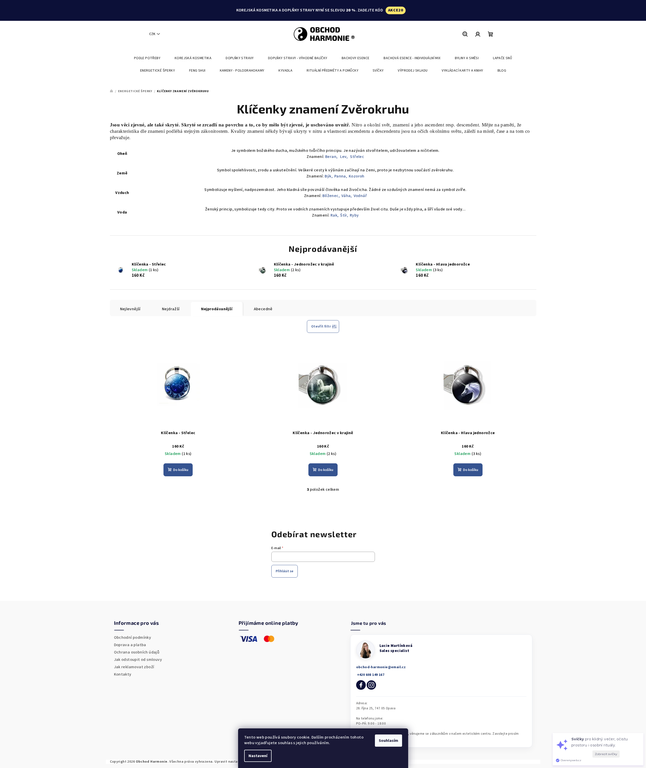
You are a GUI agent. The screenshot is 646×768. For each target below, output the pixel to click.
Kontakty (122, 674)
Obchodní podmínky (132, 637)
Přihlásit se (284, 571)
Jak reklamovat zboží (134, 667)
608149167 (370, 674)
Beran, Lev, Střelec (344, 156)
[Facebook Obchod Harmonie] (361, 685)
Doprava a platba (130, 645)
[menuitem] (147, 58)
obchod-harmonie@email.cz (381, 667)
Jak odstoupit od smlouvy (138, 659)
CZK (152, 34)
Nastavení (258, 756)
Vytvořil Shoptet (522, 761)
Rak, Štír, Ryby (344, 215)
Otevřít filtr (321, 326)
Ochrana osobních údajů (137, 652)
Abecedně (263, 309)
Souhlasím (388, 740)
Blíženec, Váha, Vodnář (344, 196)
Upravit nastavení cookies (236, 761)
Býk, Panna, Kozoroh (344, 176)
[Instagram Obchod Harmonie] (371, 685)
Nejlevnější (130, 309)
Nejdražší (171, 309)
